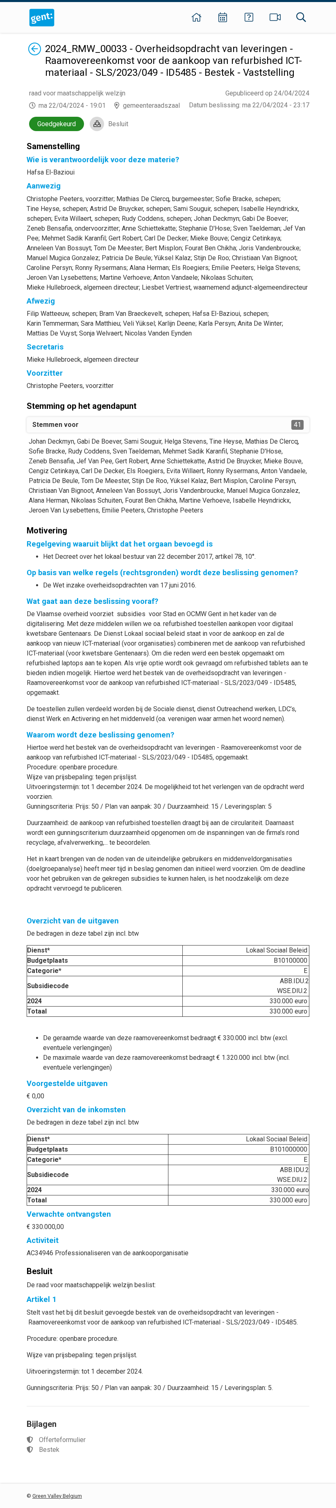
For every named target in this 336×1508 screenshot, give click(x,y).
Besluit (118, 124)
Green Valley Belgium (57, 1496)
